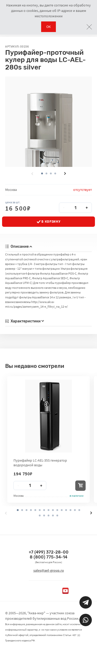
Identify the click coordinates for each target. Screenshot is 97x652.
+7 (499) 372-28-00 (49, 552)
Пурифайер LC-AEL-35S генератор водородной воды (40, 462)
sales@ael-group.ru (48, 570)
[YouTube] (65, 591)
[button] (46, 173)
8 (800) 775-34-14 (48, 557)
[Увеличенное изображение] (48, 121)
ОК (48, 26)
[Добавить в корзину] (80, 485)
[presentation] (32, 173)
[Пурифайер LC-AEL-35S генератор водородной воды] (48, 416)
